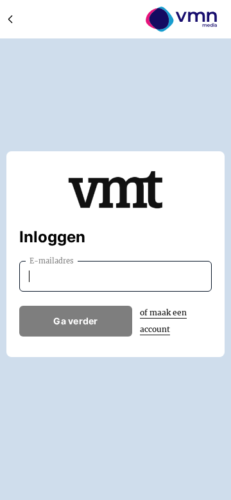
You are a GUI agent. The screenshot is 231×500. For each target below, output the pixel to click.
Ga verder (75, 320)
